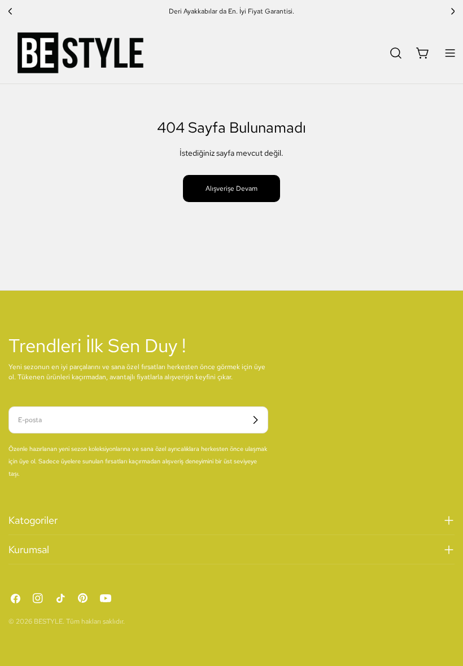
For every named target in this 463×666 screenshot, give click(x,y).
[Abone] (255, 420)
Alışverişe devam (231, 188)
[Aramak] (396, 53)
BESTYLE (48, 621)
